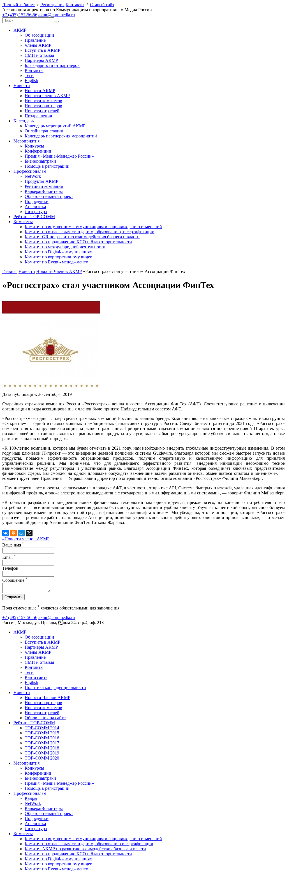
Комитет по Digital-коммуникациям (58, 251)
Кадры (31, 798)
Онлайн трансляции (44, 131)
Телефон (10, 568)
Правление (35, 40)
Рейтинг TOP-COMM (34, 216)
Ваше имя (13, 545)
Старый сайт (102, 4)
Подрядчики (36, 201)
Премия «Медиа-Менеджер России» (59, 156)
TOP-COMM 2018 (42, 748)
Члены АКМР (38, 45)
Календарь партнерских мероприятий (61, 136)
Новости (21, 85)
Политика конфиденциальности (55, 687)
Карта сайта (36, 677)
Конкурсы (34, 146)
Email (9, 557)
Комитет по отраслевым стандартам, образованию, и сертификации (89, 231)
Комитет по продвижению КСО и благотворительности (78, 241)
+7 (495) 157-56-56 (19, 14)
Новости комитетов (43, 100)
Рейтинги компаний (44, 186)
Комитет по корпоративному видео (58, 256)
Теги (29, 75)
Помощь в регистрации (47, 166)
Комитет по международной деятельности (65, 246)
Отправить (13, 597)
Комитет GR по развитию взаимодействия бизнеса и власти (82, 236)
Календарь (23, 120)
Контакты (75, 4)
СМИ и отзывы (39, 55)
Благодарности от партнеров (52, 65)
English (31, 80)
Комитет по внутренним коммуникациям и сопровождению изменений (93, 226)
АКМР (19, 30)
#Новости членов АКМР (26, 538)
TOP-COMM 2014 (42, 727)
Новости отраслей (42, 110)
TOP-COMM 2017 (42, 742)
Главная (9, 271)
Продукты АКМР (41, 181)
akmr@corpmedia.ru (56, 14)
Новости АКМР (40, 90)
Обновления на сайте (45, 717)
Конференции (38, 151)
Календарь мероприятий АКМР (55, 125)
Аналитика (35, 206)
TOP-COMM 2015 (42, 732)
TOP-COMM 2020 (42, 758)
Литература (36, 211)
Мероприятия (26, 141)
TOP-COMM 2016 (42, 737)
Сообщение (14, 580)
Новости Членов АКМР (59, 271)
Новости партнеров (43, 105)
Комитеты (23, 221)
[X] (29, 533)
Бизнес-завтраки (40, 161)
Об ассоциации (39, 35)
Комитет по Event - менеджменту (56, 262)
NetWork (33, 176)
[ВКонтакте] (5, 533)
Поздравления (38, 115)
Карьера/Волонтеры (44, 191)
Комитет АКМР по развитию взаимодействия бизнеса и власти (85, 848)
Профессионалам (29, 171)
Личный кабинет (18, 4)
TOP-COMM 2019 (42, 753)
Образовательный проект (49, 196)
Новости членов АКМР (47, 95)
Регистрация (52, 4)
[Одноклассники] (13, 533)
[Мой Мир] (21, 533)
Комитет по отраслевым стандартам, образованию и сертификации (89, 843)
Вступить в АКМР (42, 50)
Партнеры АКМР (41, 60)
